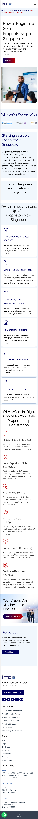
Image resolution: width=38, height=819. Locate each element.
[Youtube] (21, 699)
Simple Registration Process (18, 269)
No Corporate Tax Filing (15, 329)
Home (3, 10)
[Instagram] (17, 699)
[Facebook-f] (13, 699)
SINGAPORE (7, 783)
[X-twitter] (8, 699)
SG (7, 10)
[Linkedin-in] (4, 699)
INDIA (4, 798)
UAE (4, 770)
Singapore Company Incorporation (19, 10)
